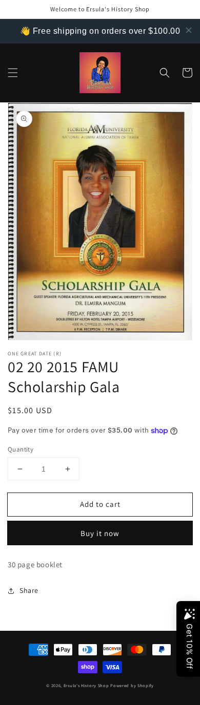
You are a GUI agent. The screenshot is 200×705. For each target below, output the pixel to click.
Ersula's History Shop (86, 685)
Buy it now (100, 533)
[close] (188, 30)
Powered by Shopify (132, 685)
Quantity (20, 449)
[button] (13, 72)
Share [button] (28, 590)
